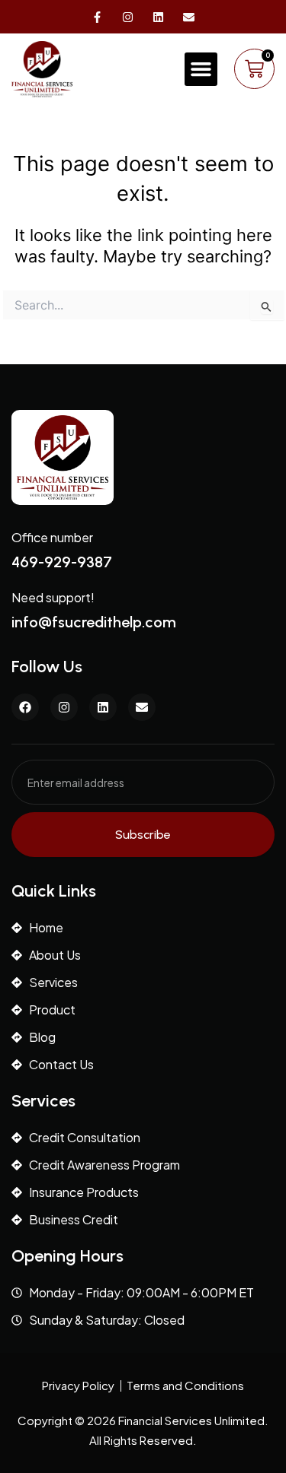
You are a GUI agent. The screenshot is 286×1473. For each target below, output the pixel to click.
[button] (201, 69)
